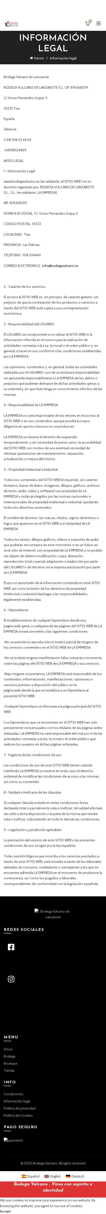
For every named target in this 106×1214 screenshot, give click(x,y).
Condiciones (13, 1094)
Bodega (9, 1056)
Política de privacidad (19, 1108)
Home (39, 58)
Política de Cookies (18, 1115)
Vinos (8, 1049)
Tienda (9, 1070)
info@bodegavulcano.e (59, 265)
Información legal (17, 1101)
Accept (5, 1211)
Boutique (10, 1063)
